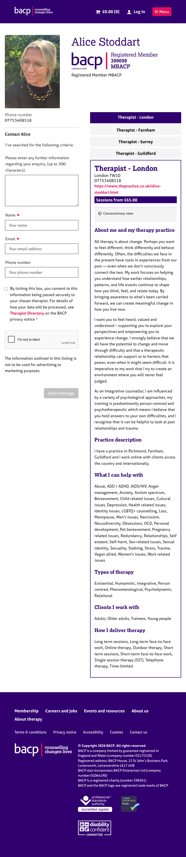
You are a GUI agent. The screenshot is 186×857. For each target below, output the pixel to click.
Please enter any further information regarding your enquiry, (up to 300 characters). (37, 164)
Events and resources (104, 710)
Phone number (18, 262)
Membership (27, 710)
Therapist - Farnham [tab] (135, 130)
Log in (139, 11)
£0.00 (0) (110, 11)
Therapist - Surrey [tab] (135, 141)
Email (10, 238)
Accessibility (93, 732)
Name (10, 215)
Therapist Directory (27, 313)
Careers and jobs (61, 710)
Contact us (138, 732)
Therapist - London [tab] (136, 117)
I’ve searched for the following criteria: (39, 144)
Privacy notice (64, 732)
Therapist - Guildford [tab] (136, 153)
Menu (164, 11)
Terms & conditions (30, 732)
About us (140, 710)
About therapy (28, 719)
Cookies (116, 732)
